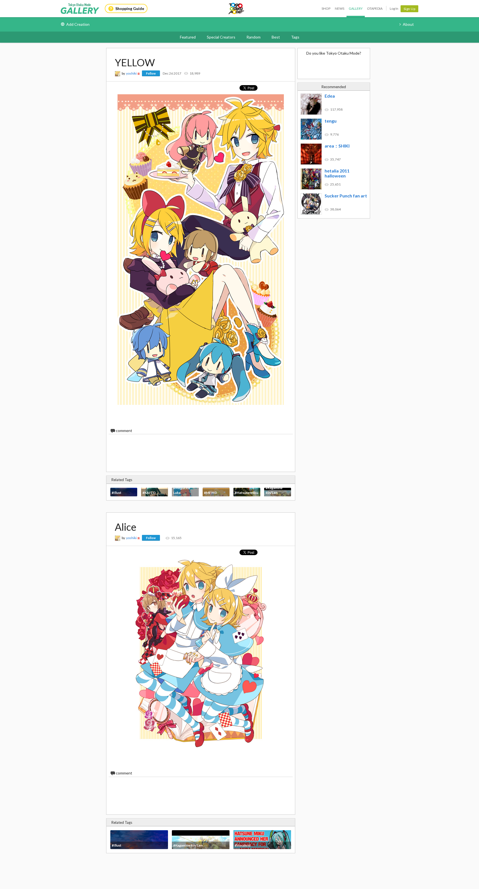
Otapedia (375, 8)
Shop (326, 8)
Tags (295, 37)
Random (253, 37)
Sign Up (410, 9)
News (339, 8)
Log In (394, 8)
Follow (151, 73)
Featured (188, 37)
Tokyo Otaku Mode (237, 8)
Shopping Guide (129, 8)
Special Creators (221, 37)
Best (276, 37)
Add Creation (78, 24)
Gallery (356, 8)
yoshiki (131, 73)
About (408, 24)
